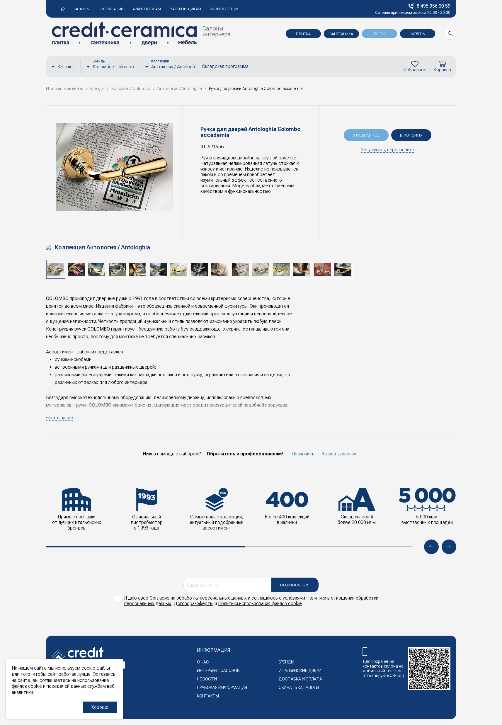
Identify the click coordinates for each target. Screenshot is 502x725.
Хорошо (99, 707)
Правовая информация (222, 687)
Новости (207, 679)
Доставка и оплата (300, 679)
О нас (203, 662)
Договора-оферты (193, 603)
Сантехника (341, 34)
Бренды (286, 662)
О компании (111, 9)
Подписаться (294, 585)
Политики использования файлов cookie (260, 603)
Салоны (82, 9)
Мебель (418, 34)
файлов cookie (27, 686)
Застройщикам (185, 9)
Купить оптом (224, 9)
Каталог (65, 66)
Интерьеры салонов (218, 670)
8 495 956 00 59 (433, 6)
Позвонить (303, 454)
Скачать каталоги (299, 687)
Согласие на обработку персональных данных (198, 598)
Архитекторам (146, 9)
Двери (379, 34)
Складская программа (225, 66)
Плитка (303, 34)
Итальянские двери (300, 670)
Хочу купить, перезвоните (387, 149)
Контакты (208, 696)
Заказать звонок (338, 454)
